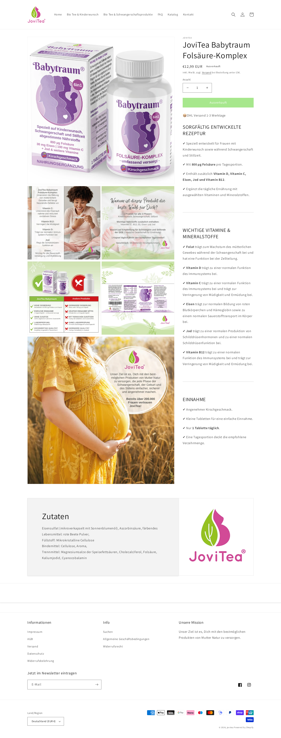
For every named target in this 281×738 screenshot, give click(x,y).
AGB (30, 639)
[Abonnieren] (96, 684)
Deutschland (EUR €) (44, 721)
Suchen (108, 632)
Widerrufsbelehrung (40, 661)
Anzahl (186, 79)
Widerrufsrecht (113, 646)
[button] (233, 14)
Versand (206, 72)
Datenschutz (35, 653)
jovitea (230, 727)
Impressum (34, 632)
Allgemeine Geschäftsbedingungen (126, 639)
